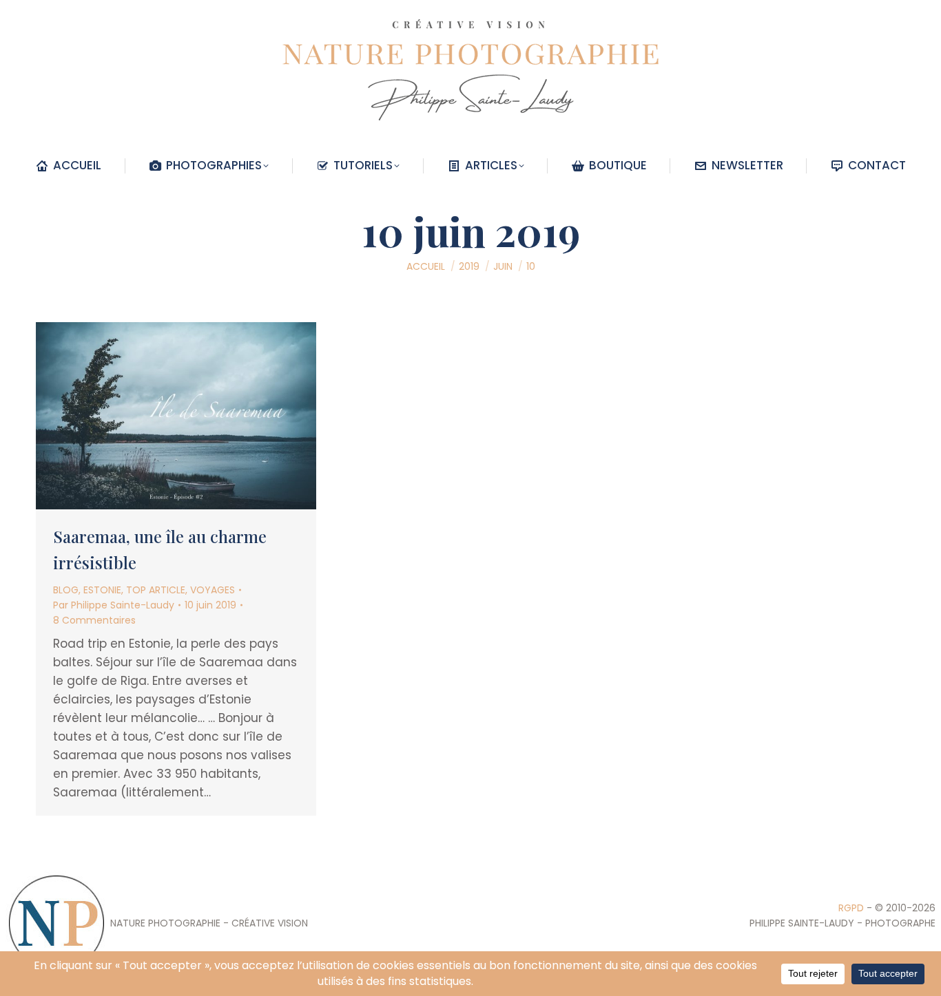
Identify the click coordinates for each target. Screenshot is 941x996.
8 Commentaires (94, 620)
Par (113, 605)
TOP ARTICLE (155, 590)
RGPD (851, 908)
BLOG (66, 590)
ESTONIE (102, 590)
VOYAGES (212, 590)
